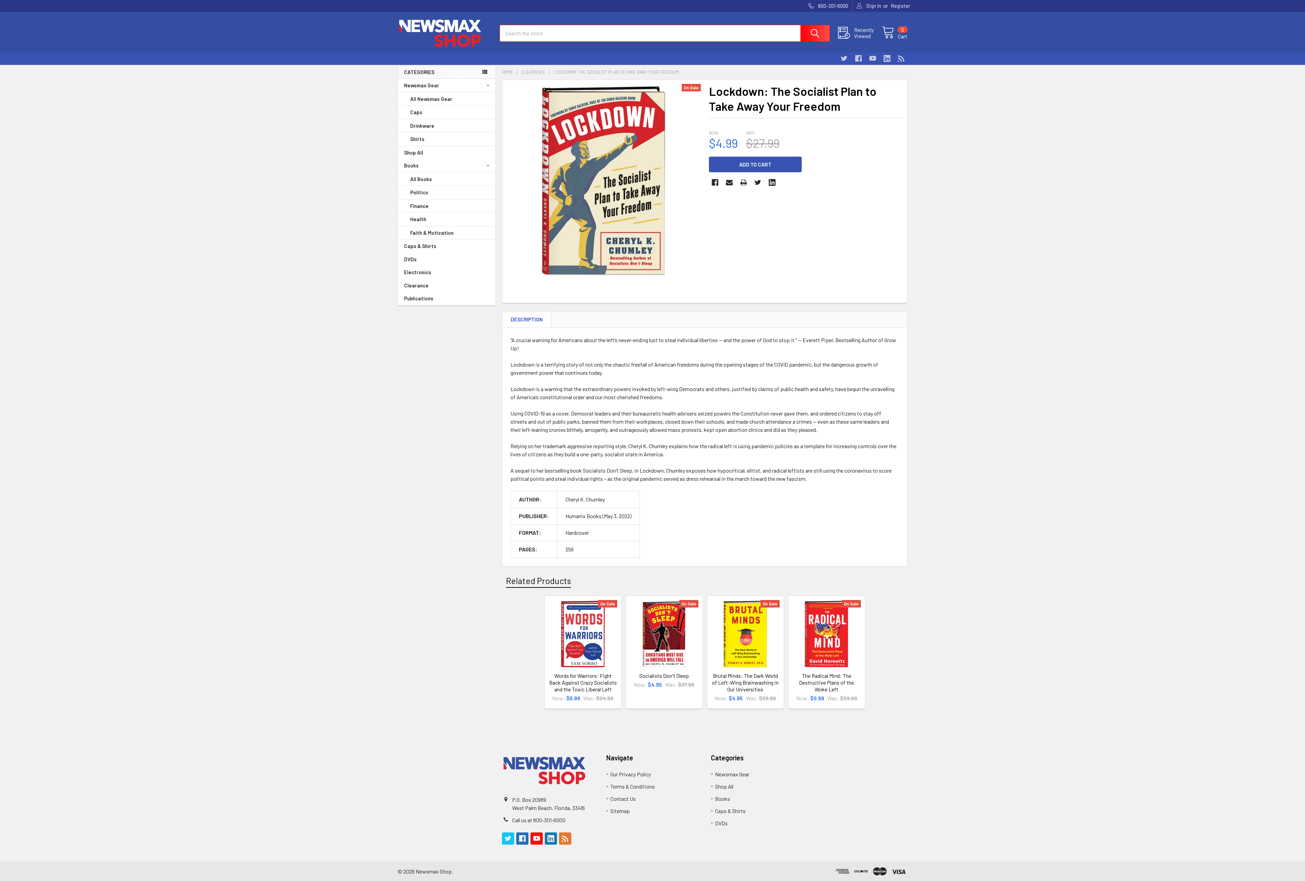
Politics (419, 192)
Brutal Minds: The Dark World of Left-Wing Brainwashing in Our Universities (745, 682)
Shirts (417, 139)
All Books (421, 179)
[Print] (743, 182)
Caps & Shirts (420, 246)
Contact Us (623, 798)
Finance (419, 206)
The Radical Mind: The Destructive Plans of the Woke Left (826, 682)
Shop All (413, 152)
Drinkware (422, 126)
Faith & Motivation (432, 233)
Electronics (417, 272)
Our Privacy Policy (630, 774)
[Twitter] (844, 58)
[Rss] (901, 58)
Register (900, 6)
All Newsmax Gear (431, 99)
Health (418, 219)
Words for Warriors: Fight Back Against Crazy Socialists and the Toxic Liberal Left (583, 682)
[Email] (729, 182)
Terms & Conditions (632, 786)
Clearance (416, 285)
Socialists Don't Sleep (664, 675)
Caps (416, 112)
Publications (418, 298)
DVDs (410, 259)
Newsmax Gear (421, 85)
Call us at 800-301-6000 (539, 820)
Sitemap (620, 811)
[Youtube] (873, 58)
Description (527, 319)
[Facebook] (858, 58)
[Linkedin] (887, 58)
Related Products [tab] (538, 581)
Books (411, 165)
